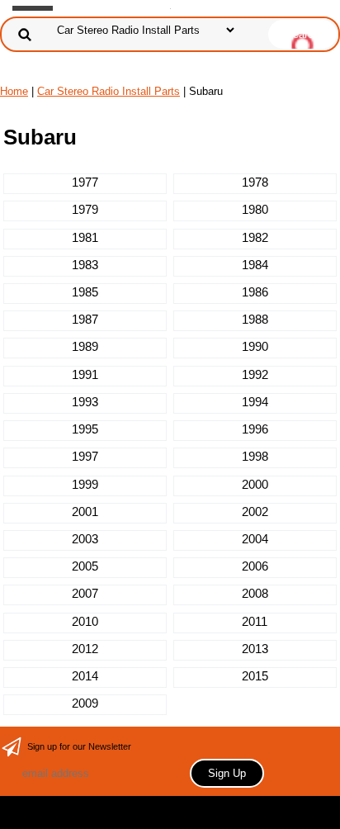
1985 (85, 292)
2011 (254, 621)
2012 (85, 649)
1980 (255, 209)
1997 (85, 456)
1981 (85, 237)
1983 (85, 265)
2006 (255, 566)
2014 (85, 676)
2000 (255, 484)
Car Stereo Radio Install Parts (108, 91)
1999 (85, 484)
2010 (85, 621)
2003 (85, 539)
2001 (85, 512)
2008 (255, 593)
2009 (85, 703)
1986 (255, 292)
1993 (85, 402)
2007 (85, 593)
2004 (255, 539)
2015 (255, 676)
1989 (85, 346)
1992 (255, 374)
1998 (255, 456)
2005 (85, 566)
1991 (85, 374)
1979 (85, 209)
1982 (255, 237)
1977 (85, 182)
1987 (85, 319)
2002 (255, 512)
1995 (85, 429)
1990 (255, 346)
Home (14, 91)
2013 (255, 649)
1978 (255, 182)
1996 (255, 429)
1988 (255, 319)
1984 (255, 265)
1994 (255, 402)
